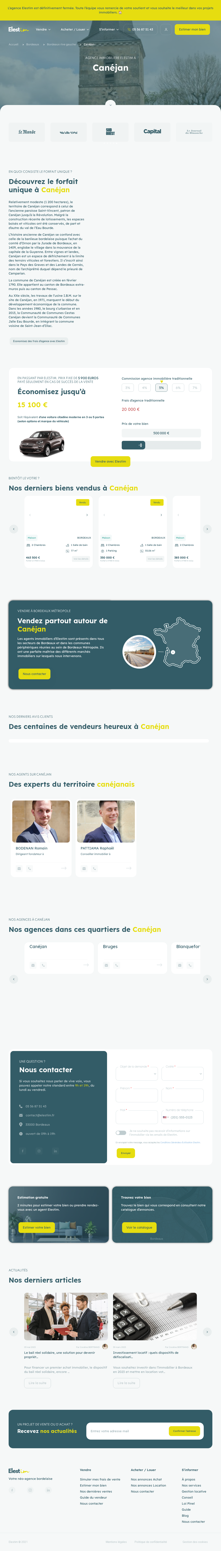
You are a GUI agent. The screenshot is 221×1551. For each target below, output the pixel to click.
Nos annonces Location (148, 1485)
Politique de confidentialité (150, 1542)
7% (195, 388)
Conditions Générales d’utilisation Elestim (180, 1142)
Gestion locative (194, 1491)
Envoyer (126, 1153)
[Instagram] (39, 1151)
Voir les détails (81, 558)
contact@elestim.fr (40, 1115)
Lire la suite (37, 1383)
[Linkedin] (55, 1151)
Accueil (13, 44)
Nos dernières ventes (96, 1491)
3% (127, 388)
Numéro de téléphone (179, 1110)
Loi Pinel (188, 1503)
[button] (104, 143)
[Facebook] (22, 1151)
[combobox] (166, 1117)
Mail (123, 1110)
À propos (188, 1479)
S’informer (107, 29)
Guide (186, 1510)
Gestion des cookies (195, 1542)
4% (144, 388)
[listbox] (137, 1074)
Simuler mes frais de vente (100, 1479)
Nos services (191, 1485)
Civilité (170, 1066)
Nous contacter (91, 1503)
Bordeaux (32, 44)
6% (178, 388)
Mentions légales (116, 1542)
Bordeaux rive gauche (61, 44)
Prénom (126, 1088)
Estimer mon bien (192, 29)
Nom (170, 1088)
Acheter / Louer (73, 29)
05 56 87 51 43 (142, 29)
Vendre (41, 29)
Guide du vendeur (93, 1497)
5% (161, 388)
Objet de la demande (134, 1066)
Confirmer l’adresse (184, 1431)
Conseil (187, 1497)
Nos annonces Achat (146, 1479)
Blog (185, 1516)
